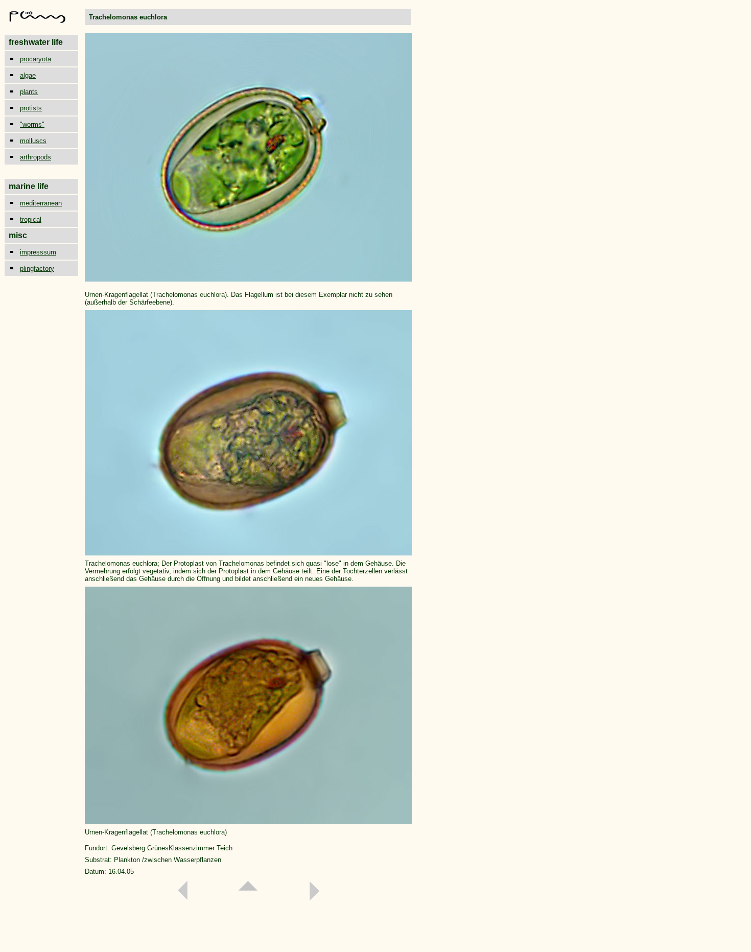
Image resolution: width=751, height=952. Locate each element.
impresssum (38, 252)
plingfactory (37, 268)
